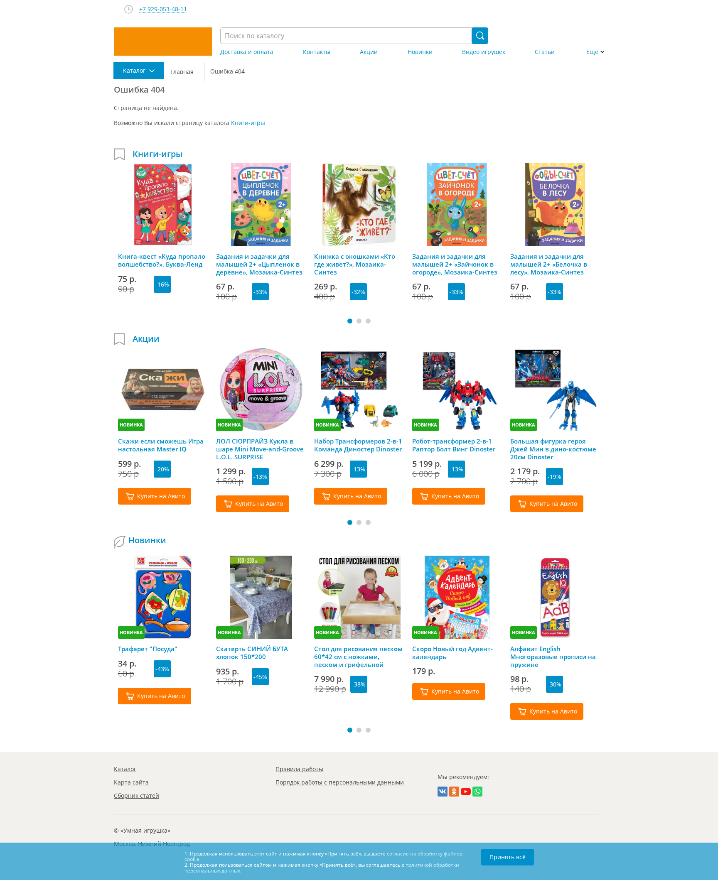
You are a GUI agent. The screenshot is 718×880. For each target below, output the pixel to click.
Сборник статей (136, 795)
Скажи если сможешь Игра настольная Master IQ (161, 445)
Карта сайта (131, 782)
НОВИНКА (131, 425)
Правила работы (299, 769)
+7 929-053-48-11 (163, 9)
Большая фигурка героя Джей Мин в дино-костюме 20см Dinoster (553, 449)
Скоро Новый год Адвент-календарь (452, 653)
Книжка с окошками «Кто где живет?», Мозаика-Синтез (354, 264)
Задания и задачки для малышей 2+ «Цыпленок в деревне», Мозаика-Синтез (259, 264)
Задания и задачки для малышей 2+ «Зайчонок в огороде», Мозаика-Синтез (454, 264)
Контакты (316, 52)
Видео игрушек (483, 52)
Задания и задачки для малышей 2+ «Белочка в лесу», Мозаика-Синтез (548, 264)
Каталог (125, 769)
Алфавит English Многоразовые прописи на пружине (553, 656)
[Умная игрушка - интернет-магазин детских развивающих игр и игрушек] (163, 41)
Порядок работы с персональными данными (339, 782)
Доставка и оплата (246, 52)
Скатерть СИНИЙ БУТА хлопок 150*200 (252, 653)
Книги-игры (248, 123)
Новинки (420, 52)
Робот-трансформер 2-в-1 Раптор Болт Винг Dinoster (453, 445)
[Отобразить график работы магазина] (128, 9)
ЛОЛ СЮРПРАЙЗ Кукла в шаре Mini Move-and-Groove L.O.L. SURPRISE (260, 449)
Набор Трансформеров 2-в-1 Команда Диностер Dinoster (358, 445)
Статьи (545, 52)
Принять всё (507, 857)
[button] (349, 321)
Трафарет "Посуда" (147, 649)
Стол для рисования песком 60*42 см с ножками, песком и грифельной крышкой (358, 656)
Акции (369, 52)
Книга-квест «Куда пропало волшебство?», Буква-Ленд (161, 260)
